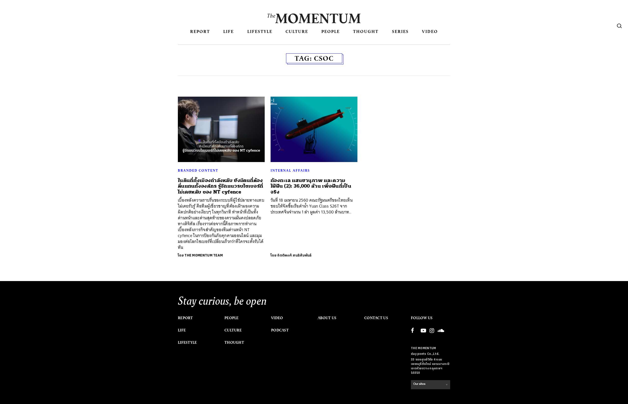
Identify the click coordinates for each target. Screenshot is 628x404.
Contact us (376, 317)
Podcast (280, 330)
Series (400, 31)
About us (327, 317)
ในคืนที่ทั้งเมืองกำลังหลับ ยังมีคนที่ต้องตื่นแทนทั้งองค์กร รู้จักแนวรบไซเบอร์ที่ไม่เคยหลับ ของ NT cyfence (220, 186)
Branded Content (198, 170)
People (330, 31)
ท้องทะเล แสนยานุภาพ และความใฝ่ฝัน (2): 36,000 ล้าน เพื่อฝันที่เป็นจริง (311, 186)
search (619, 26)
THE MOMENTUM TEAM (203, 255)
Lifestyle (259, 31)
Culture (297, 31)
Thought (366, 31)
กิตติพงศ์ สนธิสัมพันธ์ (294, 255)
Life (228, 31)
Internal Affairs (290, 170)
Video (430, 31)
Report (200, 31)
